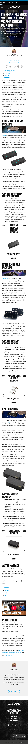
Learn (14, 729)
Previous (3, 395)
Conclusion (6, 77)
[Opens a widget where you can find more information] (20, 736)
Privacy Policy (21, 742)
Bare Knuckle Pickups (9, 72)
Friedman (6, 590)
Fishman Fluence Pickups (10, 70)
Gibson (6, 592)
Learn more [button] (14, 2)
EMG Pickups (7, 73)
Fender (6, 594)
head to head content (8, 655)
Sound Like (14, 732)
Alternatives (7, 75)
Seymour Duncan (8, 588)
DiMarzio (6, 587)
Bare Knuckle (5, 278)
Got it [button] (1, 4)
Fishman (4, 135)
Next (24, 395)
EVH (5, 595)
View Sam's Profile (14, 60)
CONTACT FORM (14, 720)
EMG (9, 422)
